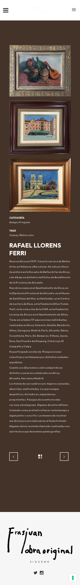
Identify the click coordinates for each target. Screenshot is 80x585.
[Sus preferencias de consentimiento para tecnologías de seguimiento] (73, 578)
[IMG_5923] (40, 129)
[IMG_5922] (40, 72)
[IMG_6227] (40, 186)
